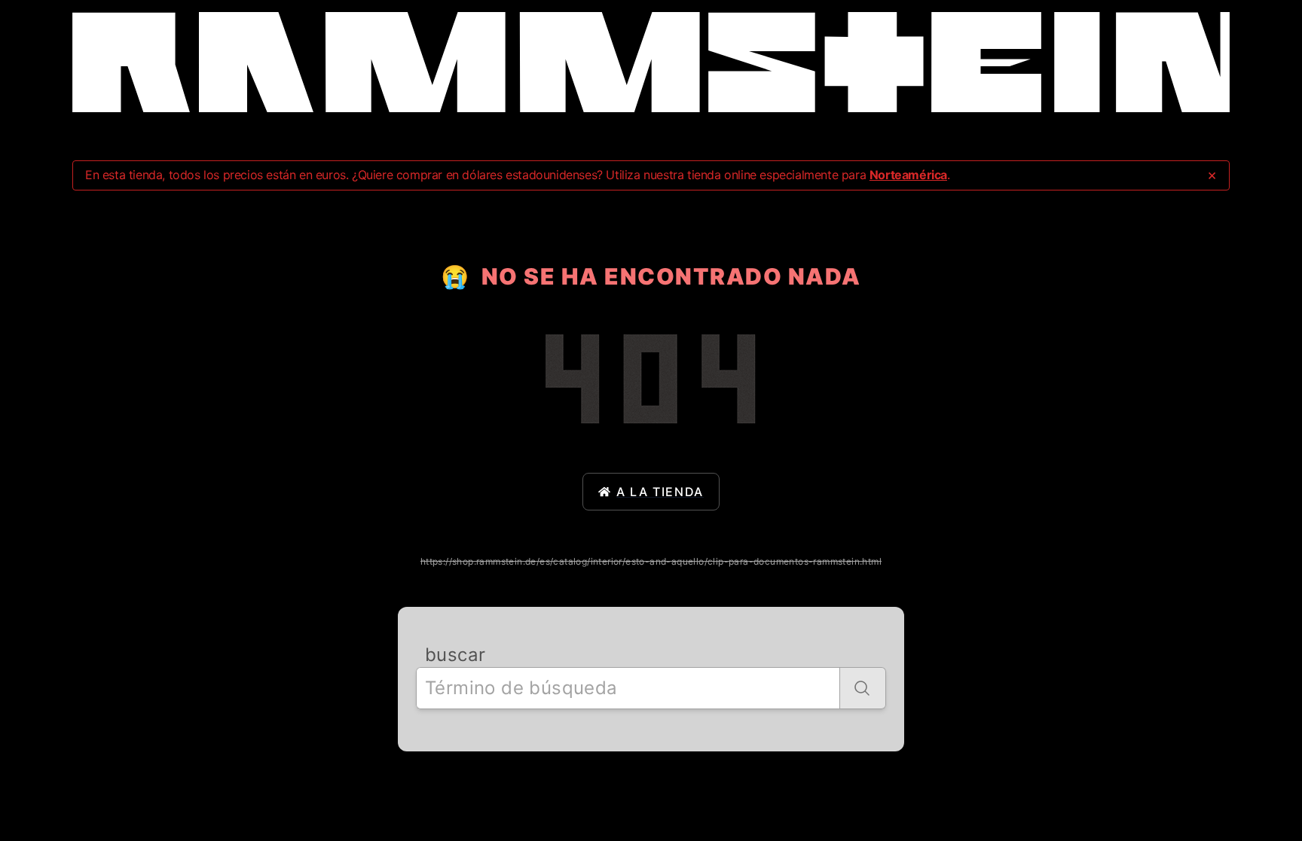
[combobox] (628, 688)
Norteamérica (908, 174)
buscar (455, 655)
